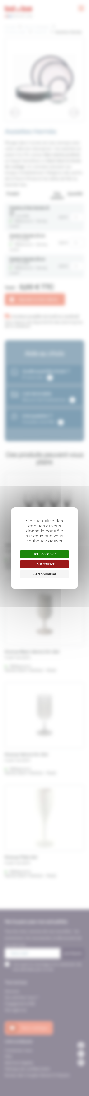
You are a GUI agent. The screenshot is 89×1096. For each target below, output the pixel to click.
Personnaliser (44, 574)
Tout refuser (44, 564)
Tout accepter (44, 554)
